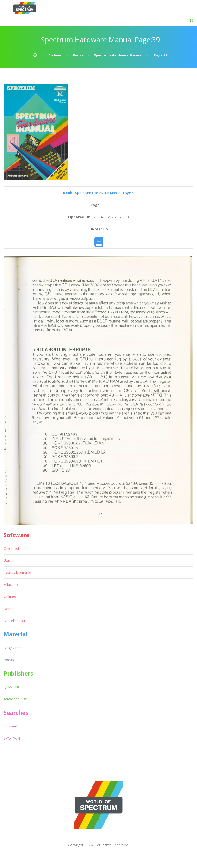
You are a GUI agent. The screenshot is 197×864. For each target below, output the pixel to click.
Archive (54, 55)
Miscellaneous (15, 620)
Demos (10, 608)
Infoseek (11, 726)
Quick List (11, 548)
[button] (191, 20)
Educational (13, 584)
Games (9, 560)
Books (78, 55)
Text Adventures (18, 572)
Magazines (12, 647)
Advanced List (15, 698)
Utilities (10, 596)
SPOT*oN (12, 738)
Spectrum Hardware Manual (118, 55)
